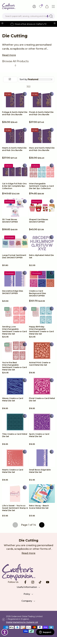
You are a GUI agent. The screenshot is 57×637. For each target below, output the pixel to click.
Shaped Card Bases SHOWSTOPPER (38, 220)
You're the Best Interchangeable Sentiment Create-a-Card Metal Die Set (14, 366)
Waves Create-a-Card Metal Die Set (12, 399)
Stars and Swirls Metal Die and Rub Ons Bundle (41, 149)
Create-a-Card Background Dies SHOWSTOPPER (37, 293)
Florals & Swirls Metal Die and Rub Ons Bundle (41, 113)
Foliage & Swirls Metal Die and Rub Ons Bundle (14, 113)
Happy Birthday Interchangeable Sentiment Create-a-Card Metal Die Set (41, 330)
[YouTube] (47, 582)
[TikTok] (40, 582)
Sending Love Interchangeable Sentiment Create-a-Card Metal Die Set (14, 330)
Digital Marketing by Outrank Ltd (22, 622)
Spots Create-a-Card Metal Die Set (39, 435)
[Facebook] (25, 582)
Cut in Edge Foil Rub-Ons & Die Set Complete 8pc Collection (14, 186)
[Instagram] (32, 582)
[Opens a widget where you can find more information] (45, 632)
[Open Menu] (53, 6)
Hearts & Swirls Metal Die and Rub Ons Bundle (14, 149)
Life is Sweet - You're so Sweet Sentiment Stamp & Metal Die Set (15, 508)
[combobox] (28, 16)
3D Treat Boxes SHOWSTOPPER (10, 220)
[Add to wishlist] (25, 94)
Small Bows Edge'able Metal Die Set (40, 471)
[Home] (9, 6)
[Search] (51, 16)
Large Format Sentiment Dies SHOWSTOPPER (14, 256)
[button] (47, 16)
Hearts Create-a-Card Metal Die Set (12, 471)
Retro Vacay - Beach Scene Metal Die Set (39, 506)
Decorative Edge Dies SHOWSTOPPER (12, 292)
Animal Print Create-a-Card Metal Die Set (40, 363)
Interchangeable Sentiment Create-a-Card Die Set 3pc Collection (41, 186)
